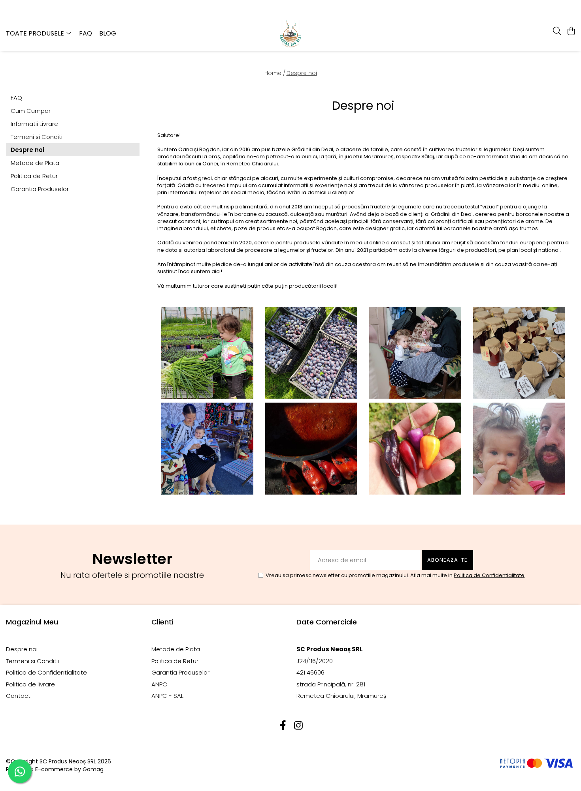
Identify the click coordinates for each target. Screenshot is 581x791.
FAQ (85, 33)
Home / (274, 73)
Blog (107, 33)
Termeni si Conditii (37, 137)
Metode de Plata (35, 163)
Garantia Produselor (40, 189)
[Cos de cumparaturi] (571, 31)
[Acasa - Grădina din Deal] (290, 33)
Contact (18, 696)
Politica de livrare (30, 684)
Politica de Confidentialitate (489, 575)
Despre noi (302, 73)
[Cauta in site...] (557, 31)
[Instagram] (298, 726)
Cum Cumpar (31, 111)
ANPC (159, 684)
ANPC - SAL (167, 696)
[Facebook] (283, 726)
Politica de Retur (34, 176)
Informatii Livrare (34, 124)
